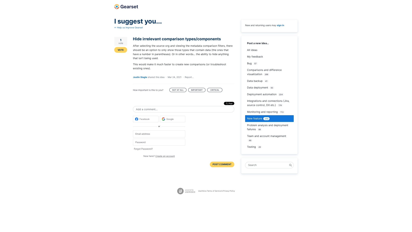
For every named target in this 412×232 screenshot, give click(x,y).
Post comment (222, 164)
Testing (251, 146)
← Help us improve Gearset (128, 27)
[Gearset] (126, 6)
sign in (280, 25)
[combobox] (267, 165)
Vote (121, 49)
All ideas (252, 50)
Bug (249, 63)
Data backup (255, 80)
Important (198, 90)
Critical (216, 90)
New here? (159, 156)
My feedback (255, 56)
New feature (254, 118)
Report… (189, 77)
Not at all (179, 90)
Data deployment (257, 87)
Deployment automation (261, 94)
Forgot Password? (143, 148)
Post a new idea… (258, 43)
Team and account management (266, 136)
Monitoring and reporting (262, 111)
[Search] (290, 165)
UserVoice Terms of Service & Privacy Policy (216, 191)
